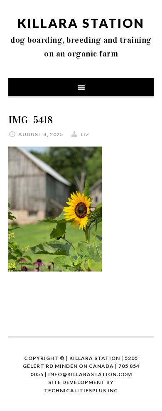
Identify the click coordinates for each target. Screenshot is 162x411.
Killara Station (81, 22)
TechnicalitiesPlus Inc (81, 390)
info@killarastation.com (90, 374)
